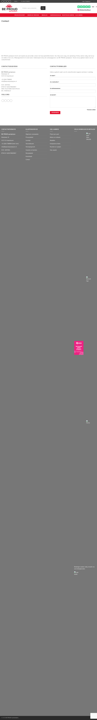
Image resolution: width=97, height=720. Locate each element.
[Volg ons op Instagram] (5, 1)
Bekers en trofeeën (33, 15)
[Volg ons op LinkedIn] (10, 1)
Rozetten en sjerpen (68, 15)
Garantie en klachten (31, 150)
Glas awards (79, 15)
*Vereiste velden (91, 109)
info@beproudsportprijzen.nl (9, 81)
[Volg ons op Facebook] (3, 1)
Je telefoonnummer (55, 88)
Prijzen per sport (19, 15)
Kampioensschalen (55, 15)
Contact (28, 159)
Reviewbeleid (29, 153)
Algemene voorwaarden (32, 134)
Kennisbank (29, 156)
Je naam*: (52, 75)
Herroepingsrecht (30, 147)
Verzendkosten (30, 143)
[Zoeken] (43, 8)
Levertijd (28, 140)
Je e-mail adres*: (54, 82)
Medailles (44, 15)
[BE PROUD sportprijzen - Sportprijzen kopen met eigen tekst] (9, 8)
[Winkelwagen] (95, 1)
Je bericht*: (53, 94)
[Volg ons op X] (7, 1)
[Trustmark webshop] (78, 348)
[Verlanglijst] (92, 1)
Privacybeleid (29, 137)
